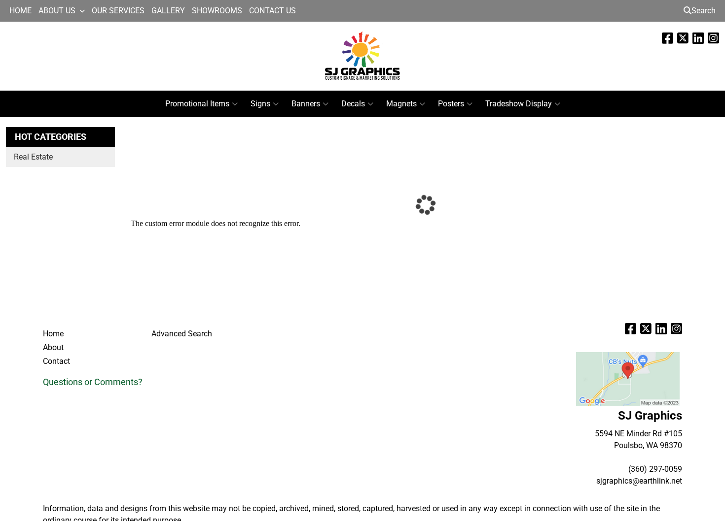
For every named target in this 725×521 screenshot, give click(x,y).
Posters (451, 103)
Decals (353, 103)
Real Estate (33, 157)
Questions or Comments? (93, 382)
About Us (56, 10)
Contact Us (272, 10)
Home (20, 10)
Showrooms (217, 10)
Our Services (118, 10)
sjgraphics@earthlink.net (639, 481)
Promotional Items (197, 103)
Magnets (401, 103)
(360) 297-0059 (655, 469)
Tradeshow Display (518, 103)
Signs (260, 103)
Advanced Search (181, 333)
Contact (56, 361)
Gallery (168, 10)
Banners (305, 103)
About (53, 347)
